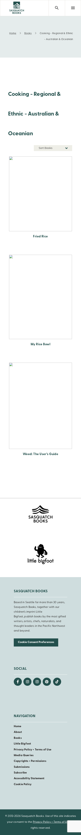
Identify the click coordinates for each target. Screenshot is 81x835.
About (18, 732)
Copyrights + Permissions (30, 761)
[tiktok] (57, 682)
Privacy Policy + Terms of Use (32, 749)
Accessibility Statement (29, 778)
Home (17, 726)
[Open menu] (73, 8)
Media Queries (23, 755)
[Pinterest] (47, 682)
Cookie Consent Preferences (36, 642)
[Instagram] (27, 682)
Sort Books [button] (46, 147)
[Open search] (57, 8)
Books (18, 738)
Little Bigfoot (22, 743)
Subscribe (20, 772)
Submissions (22, 767)
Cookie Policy (22, 784)
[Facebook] (18, 682)
